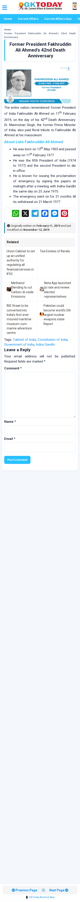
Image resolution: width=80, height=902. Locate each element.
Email (9, 439)
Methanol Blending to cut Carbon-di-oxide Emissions (22, 289)
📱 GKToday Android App (40, 897)
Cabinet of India (24, 340)
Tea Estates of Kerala (55, 251)
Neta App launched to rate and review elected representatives (57, 289)
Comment (13, 368)
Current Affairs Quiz (58, 18)
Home (8, 18)
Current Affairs (28, 18)
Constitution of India (53, 340)
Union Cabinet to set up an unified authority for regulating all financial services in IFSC (21, 262)
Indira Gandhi (45, 345)
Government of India (19, 345)
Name (10, 422)
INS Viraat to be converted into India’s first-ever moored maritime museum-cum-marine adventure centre (19, 319)
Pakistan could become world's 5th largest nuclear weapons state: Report (57, 314)
